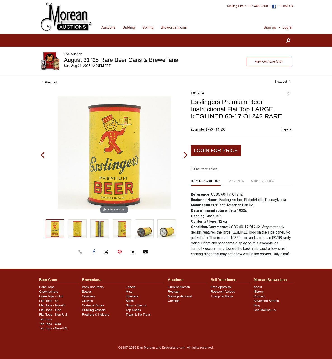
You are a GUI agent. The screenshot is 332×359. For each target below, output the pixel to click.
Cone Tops (46, 287)
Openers (132, 296)
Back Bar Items (93, 287)
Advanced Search (266, 300)
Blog (257, 305)
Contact (259, 296)
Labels (130, 287)
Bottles (87, 291)
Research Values (223, 291)
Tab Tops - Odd (50, 324)
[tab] (206, 182)
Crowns (87, 300)
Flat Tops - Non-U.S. (53, 314)
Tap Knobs (133, 310)
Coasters (88, 296)
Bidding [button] (129, 27)
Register (174, 291)
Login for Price (216, 150)
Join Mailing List (265, 310)
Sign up (270, 27)
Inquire (286, 129)
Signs (130, 300)
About (258, 287)
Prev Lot (50, 82)
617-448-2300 (258, 6)
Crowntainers (48, 291)
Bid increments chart (204, 169)
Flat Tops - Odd (50, 310)
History (259, 291)
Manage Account (180, 296)
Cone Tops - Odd (51, 296)
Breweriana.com (174, 27)
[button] (288, 40)
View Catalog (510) (269, 61)
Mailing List (235, 6)
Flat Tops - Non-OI (52, 305)
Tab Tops (45, 319)
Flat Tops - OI (48, 300)
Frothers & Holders (95, 314)
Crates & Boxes (93, 305)
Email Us (286, 6)
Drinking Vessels (93, 310)
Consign (174, 300)
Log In (287, 27)
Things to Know (222, 296)
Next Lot (281, 81)
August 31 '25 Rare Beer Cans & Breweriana (121, 60)
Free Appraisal (221, 287)
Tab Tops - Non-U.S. (53, 328)
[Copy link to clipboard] (80, 252)
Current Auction (179, 287)
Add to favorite (288, 93)
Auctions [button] (108, 27)
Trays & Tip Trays (138, 314)
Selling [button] (148, 27)
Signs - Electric (136, 305)
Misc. (129, 291)
